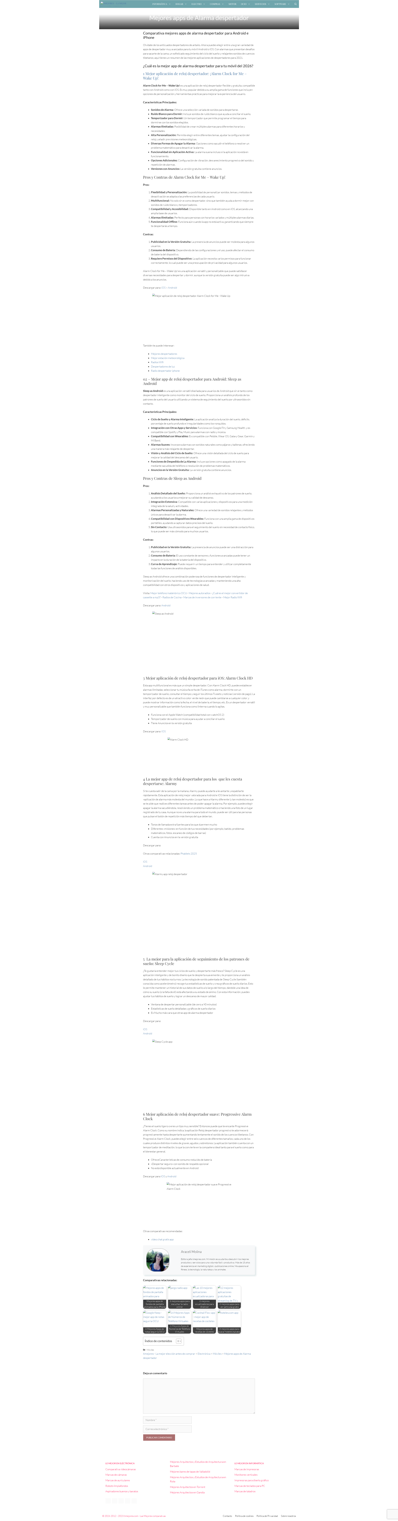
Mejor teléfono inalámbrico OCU (168, 593)
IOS (163, 731)
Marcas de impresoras (246, 1469)
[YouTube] (121, 1501)
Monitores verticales (245, 1474)
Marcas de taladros (244, 1491)
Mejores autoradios (199, 593)
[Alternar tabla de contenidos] (177, 1341)
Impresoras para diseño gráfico (251, 1480)
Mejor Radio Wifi (232, 597)
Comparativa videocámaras (120, 1469)
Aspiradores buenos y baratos (121, 1491)
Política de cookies (244, 1515)
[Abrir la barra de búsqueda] (295, 4)
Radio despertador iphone (165, 370)
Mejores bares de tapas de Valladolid (190, 1471)
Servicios (260, 3)
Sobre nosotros (288, 1515)
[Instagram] (134, 1501)
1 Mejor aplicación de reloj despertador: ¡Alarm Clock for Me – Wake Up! (195, 75)
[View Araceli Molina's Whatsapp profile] (175, 1263)
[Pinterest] (127, 1501)
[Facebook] (108, 1501)
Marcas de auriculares (117, 1480)
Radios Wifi (157, 362)
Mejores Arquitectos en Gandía (187, 1492)
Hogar (179, 3)
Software (280, 3)
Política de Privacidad (267, 1515)
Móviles (150, 1349)
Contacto (227, 1515)
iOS (163, 287)
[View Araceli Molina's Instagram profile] (175, 1256)
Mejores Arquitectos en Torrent (187, 1487)
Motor (232, 3)
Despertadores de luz (163, 366)
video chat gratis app (162, 1239)
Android (172, 287)
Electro (196, 3)
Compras (215, 3)
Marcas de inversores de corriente (202, 597)
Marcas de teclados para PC (249, 1485)
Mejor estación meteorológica (167, 358)
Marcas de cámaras (116, 1474)
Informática (159, 3)
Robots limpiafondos (116, 1485)
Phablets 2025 (188, 853)
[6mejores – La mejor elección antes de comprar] (115, 4)
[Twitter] (114, 1501)
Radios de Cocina (171, 597)
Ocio (243, 3)
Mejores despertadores (164, 353)
